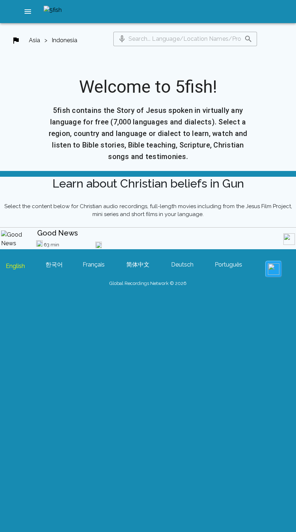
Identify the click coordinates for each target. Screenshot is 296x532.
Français (94, 264)
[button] (28, 11)
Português (228, 264)
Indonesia (64, 40)
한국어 (54, 264)
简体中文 (137, 264)
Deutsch (182, 264)
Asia (34, 40)
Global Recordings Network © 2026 (148, 283)
